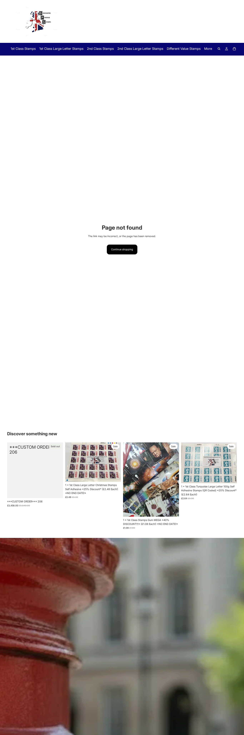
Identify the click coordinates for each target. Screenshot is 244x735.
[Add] (115, 476)
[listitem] (208, 49)
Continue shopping (122, 249)
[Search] (219, 49)
